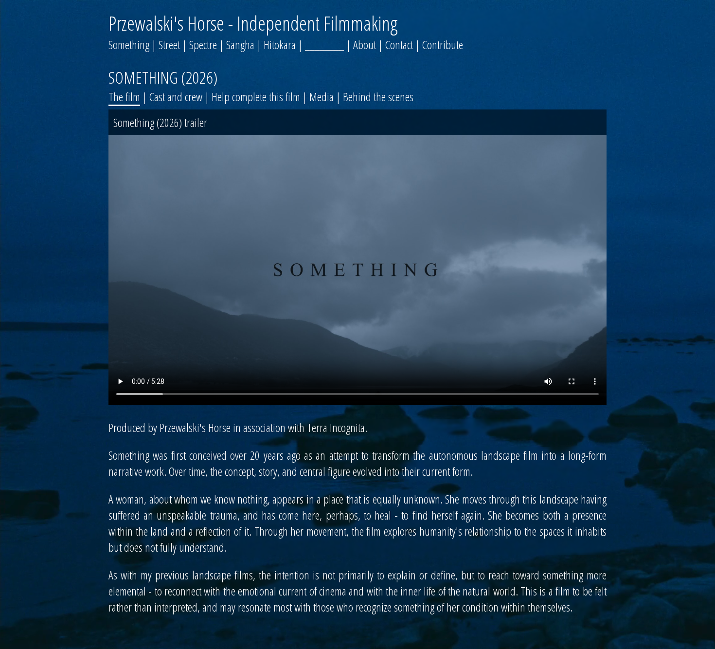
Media (321, 97)
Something (128, 44)
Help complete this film (256, 97)
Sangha (240, 44)
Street (169, 44)
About (364, 44)
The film (124, 97)
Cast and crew (175, 97)
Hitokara (280, 44)
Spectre (203, 44)
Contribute (442, 44)
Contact (399, 44)
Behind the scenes (378, 97)
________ (324, 44)
